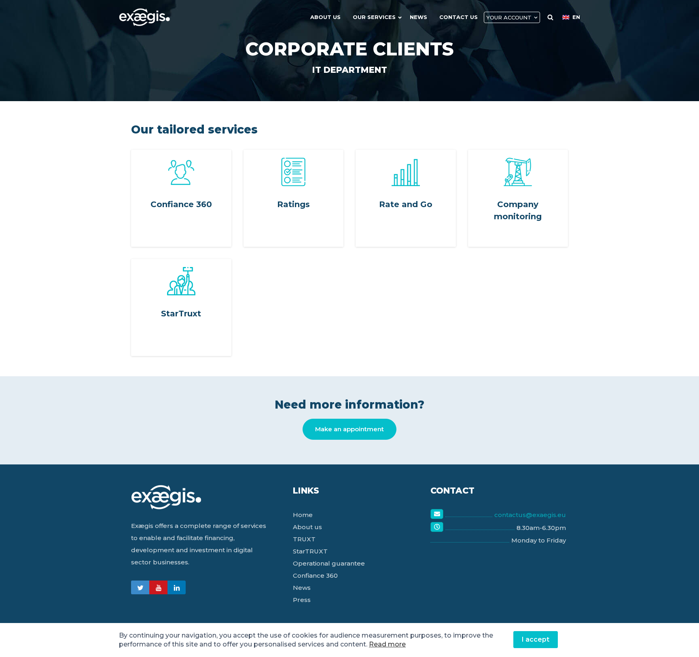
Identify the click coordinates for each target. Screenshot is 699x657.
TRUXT (304, 539)
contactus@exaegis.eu (530, 515)
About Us (325, 17)
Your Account (509, 17)
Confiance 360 (315, 575)
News (418, 17)
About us (307, 527)
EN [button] (576, 17)
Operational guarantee (329, 563)
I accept (535, 639)
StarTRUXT (310, 551)
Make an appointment (349, 429)
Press (302, 600)
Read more (387, 644)
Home (303, 515)
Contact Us (458, 17)
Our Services (374, 17)
